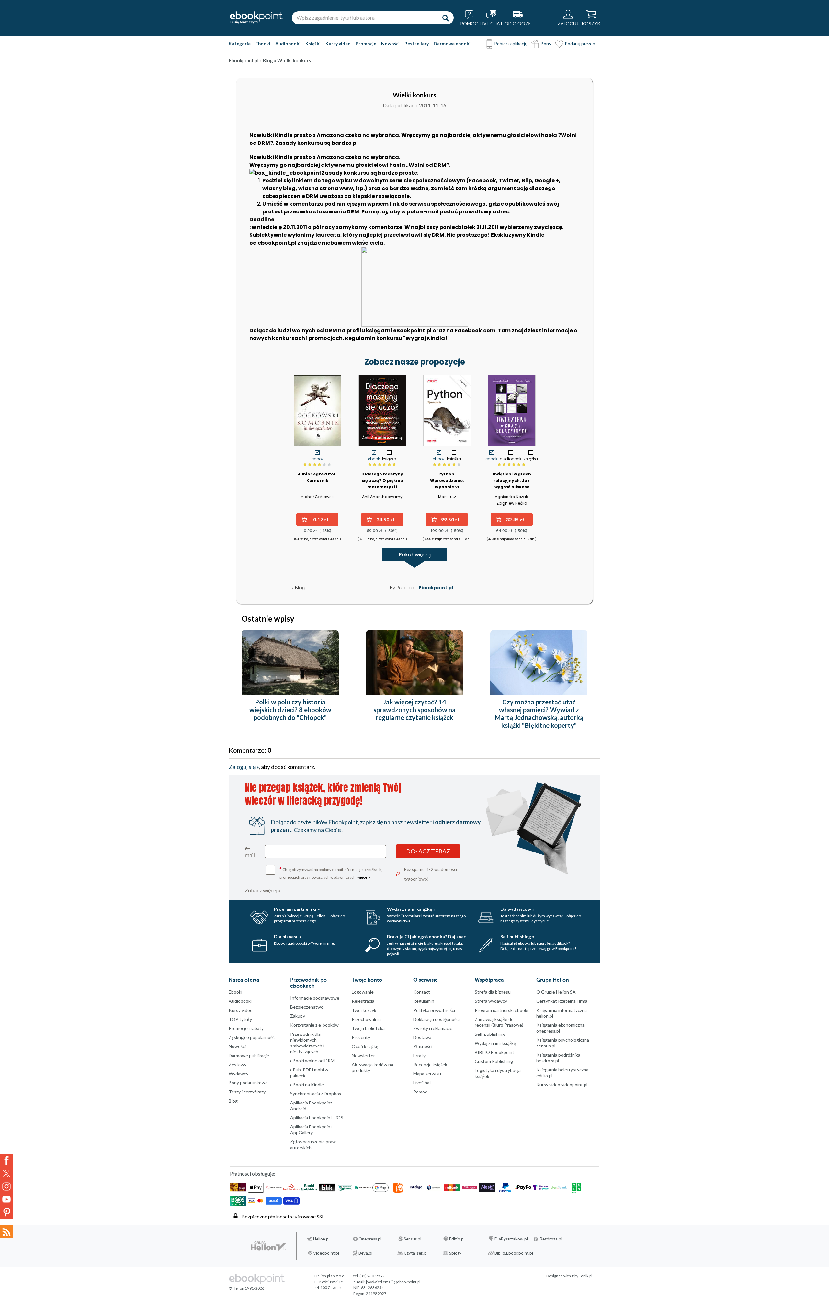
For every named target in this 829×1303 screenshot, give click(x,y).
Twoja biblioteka (368, 1028)
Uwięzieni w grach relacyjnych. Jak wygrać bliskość (512, 480)
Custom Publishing (494, 1061)
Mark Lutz (447, 496)
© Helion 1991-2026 (246, 1288)
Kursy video (338, 43)
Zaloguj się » (244, 766)
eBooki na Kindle (307, 1084)
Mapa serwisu (427, 1073)
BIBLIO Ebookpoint (494, 1052)
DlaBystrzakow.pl (511, 1238)
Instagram (6, 1186)
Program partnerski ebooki (501, 1010)
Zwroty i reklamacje (432, 1028)
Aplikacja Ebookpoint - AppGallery (312, 1129)
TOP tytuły (240, 1019)
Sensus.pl (412, 1238)
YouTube (6, 1199)
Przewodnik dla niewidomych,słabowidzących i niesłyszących (307, 1042)
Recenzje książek (430, 1064)
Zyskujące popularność (252, 1037)
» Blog (266, 60)
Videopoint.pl (326, 1253)
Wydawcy (238, 1073)
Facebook (6, 1160)
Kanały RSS (6, 1231)
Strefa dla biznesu (493, 992)
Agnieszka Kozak (511, 496)
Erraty (419, 1055)
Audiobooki (288, 43)
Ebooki (263, 43)
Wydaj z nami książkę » (411, 909)
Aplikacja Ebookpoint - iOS (316, 1117)
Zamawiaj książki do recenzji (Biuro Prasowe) (499, 1022)
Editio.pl (457, 1238)
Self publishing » (517, 936)
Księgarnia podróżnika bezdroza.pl (558, 1057)
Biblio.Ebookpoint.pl (513, 1253)
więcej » (364, 877)
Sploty (455, 1253)
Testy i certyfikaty (247, 1091)
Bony (546, 43)
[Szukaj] (445, 17)
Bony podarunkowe (248, 1082)
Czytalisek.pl (416, 1253)
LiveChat (422, 1082)
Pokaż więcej (415, 554)
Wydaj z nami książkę (495, 1043)
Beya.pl (365, 1253)
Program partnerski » (297, 909)
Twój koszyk (364, 1010)
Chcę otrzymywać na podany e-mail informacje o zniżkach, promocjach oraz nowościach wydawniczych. (330, 873)
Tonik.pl (585, 1276)
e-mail (250, 851)
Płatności (422, 1046)
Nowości (390, 43)
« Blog (298, 587)
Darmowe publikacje (249, 1055)
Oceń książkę (365, 1046)
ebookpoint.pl (277, 242)
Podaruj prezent (581, 43)
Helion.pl (321, 1238)
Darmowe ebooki (452, 43)
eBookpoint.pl (412, 330)
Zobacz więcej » (263, 890)
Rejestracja (363, 1001)
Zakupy (297, 1016)
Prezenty (361, 1037)
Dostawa (422, 1037)
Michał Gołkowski (318, 496)
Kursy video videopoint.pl (561, 1084)
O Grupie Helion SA (556, 992)
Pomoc (420, 1091)
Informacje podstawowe (314, 997)
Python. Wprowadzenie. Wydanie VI (447, 480)
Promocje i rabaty (246, 1028)
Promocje (366, 43)
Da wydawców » (517, 909)
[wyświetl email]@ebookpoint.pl (393, 1281)
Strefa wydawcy (491, 1001)
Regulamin (423, 1001)
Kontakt (421, 992)
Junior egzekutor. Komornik (317, 477)
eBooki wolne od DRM (312, 1060)
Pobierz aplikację (510, 43)
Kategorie (240, 43)
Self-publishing (490, 1034)
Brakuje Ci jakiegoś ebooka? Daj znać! (427, 936)
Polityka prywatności (434, 1010)
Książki (313, 43)
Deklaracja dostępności (436, 1019)
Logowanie (363, 992)
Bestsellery (416, 43)
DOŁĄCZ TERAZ (428, 851)
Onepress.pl (369, 1238)
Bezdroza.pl (551, 1238)
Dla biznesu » (288, 936)
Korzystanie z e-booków (314, 1025)
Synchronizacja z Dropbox (315, 1093)
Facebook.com (475, 330)
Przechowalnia (366, 1019)
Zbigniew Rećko (511, 503)
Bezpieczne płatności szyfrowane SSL (282, 1216)
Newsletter (363, 1055)
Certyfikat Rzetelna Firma (561, 1001)
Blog (233, 1100)
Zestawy (237, 1064)
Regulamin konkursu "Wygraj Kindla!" (397, 338)
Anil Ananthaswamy (382, 496)
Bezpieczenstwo (307, 1007)
